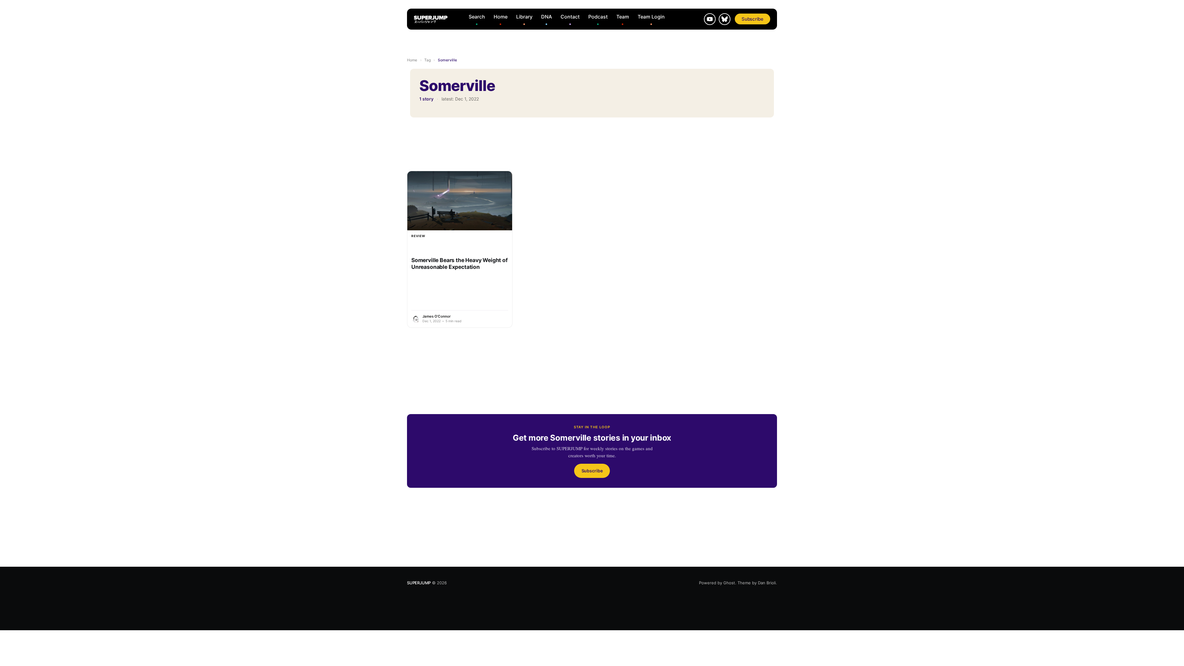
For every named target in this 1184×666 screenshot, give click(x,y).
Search (477, 17)
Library (524, 17)
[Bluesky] (724, 19)
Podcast (598, 17)
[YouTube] (710, 19)
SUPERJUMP (419, 582)
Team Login (651, 17)
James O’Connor (436, 316)
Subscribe (752, 19)
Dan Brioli (767, 582)
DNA (546, 17)
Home (501, 17)
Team (622, 17)
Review (418, 236)
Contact (570, 17)
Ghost (729, 582)
